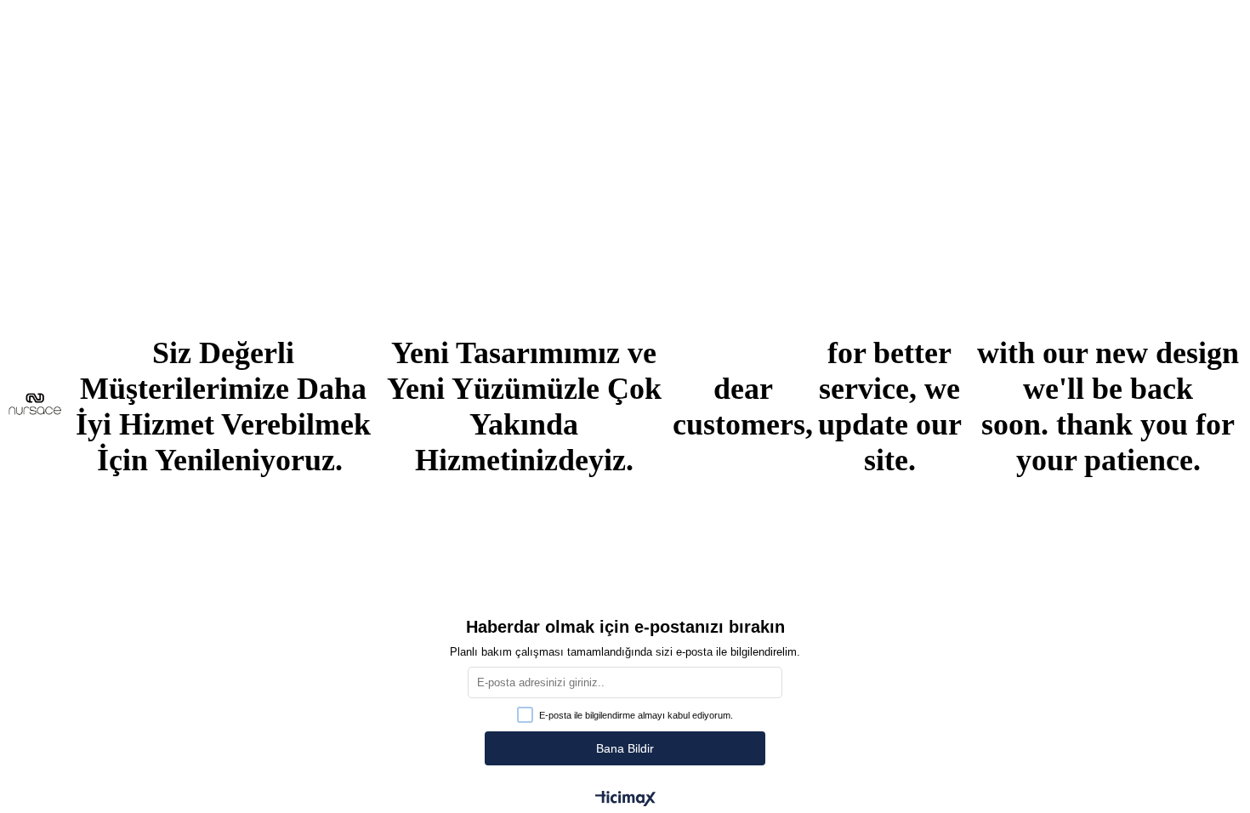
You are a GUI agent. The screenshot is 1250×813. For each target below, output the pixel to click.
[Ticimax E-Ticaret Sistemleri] (625, 800)
